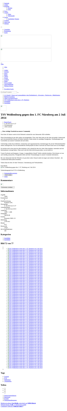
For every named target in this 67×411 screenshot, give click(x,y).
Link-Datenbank (8, 84)
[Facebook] (5, 389)
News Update (8, 83)
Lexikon (6, 79)
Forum (6, 78)
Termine (6, 72)
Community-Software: (12, 406)
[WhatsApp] (5, 392)
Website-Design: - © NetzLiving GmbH (13, 405)
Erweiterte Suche (9, 89)
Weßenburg (7, 379)
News (5, 73)
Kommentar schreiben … (7, 187)
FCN (5, 378)
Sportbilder (7, 238)
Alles (5, 67)
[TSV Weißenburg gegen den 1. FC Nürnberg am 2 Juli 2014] (25, 248)
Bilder (6, 75)
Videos (6, 76)
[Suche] (18, 92)
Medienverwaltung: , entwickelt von (18, 403)
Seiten (6, 81)
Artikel (6, 70)
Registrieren (7, 31)
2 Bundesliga (7, 381)
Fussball (6, 376)
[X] (5, 391)
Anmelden (7, 29)
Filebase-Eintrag (8, 86)
